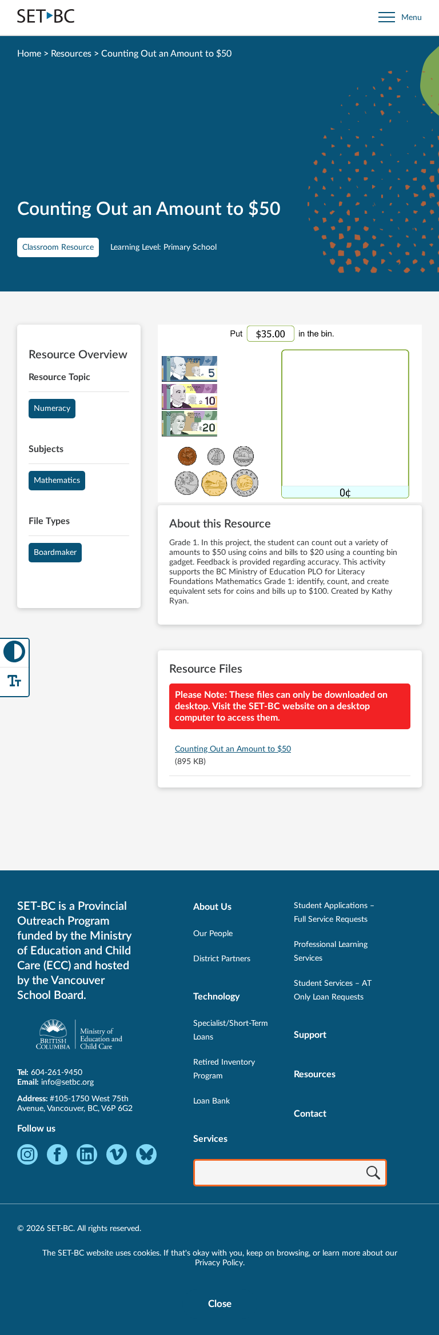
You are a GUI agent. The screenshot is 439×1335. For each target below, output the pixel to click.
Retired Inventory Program (224, 1069)
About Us (212, 907)
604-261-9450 (56, 1073)
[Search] (373, 1174)
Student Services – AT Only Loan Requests (333, 990)
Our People (213, 934)
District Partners (221, 959)
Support (310, 1035)
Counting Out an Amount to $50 (233, 749)
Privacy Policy (219, 1263)
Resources (71, 53)
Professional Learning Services (331, 951)
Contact (310, 1113)
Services (210, 1139)
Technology (216, 996)
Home (29, 53)
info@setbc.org (67, 1082)
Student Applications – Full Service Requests (334, 913)
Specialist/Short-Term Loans (230, 1030)
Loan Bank (211, 1101)
